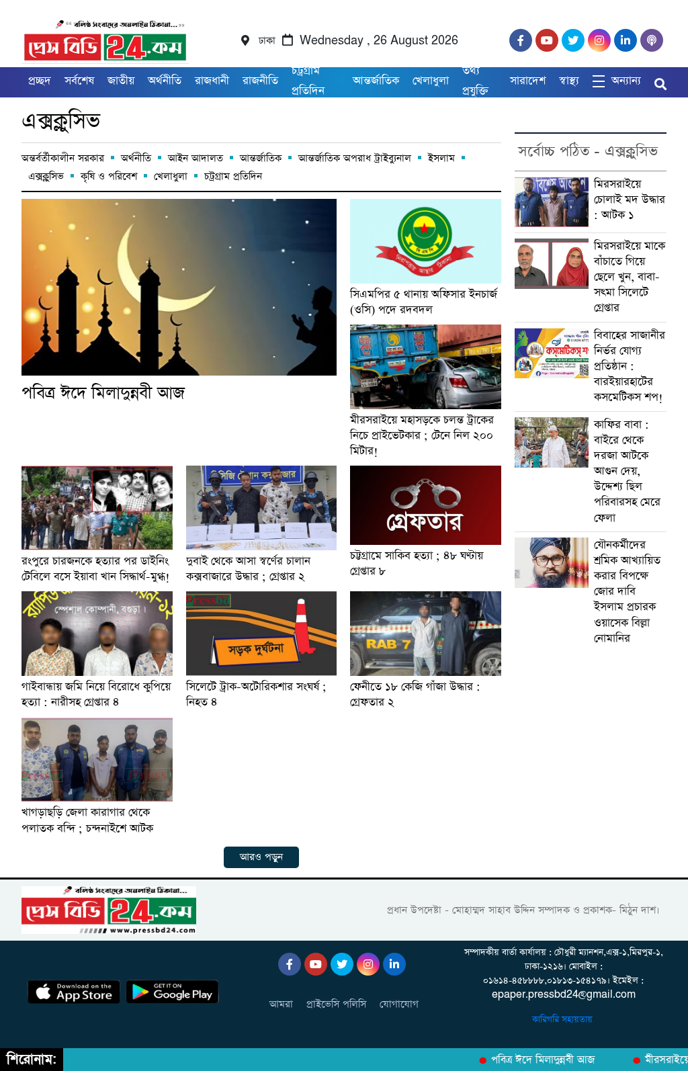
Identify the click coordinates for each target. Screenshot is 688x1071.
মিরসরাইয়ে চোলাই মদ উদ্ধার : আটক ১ (629, 200)
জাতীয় (121, 81)
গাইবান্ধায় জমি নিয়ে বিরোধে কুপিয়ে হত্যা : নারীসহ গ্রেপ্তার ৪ (96, 694)
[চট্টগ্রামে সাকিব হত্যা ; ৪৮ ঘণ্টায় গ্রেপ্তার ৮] (425, 505)
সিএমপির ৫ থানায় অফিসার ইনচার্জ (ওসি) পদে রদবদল (423, 302)
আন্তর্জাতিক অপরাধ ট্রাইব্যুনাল (354, 158)
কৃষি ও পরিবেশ (109, 176)
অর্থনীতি (164, 81)
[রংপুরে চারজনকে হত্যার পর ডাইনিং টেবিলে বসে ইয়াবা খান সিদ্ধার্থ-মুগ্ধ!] (97, 508)
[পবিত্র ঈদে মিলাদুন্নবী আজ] (179, 287)
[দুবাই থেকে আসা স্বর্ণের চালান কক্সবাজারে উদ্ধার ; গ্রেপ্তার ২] (261, 508)
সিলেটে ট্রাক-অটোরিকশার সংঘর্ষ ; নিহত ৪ (256, 694)
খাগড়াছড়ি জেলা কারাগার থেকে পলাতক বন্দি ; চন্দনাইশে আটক (87, 820)
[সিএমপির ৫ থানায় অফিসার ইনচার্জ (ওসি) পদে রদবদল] (425, 241)
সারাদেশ (528, 81)
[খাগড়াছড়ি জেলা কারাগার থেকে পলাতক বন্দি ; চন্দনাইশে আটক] (97, 760)
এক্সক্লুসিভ (61, 121)
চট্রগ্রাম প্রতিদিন (308, 81)
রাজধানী (212, 81)
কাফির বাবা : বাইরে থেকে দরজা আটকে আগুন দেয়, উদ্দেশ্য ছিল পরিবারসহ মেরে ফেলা (627, 471)
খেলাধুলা (431, 81)
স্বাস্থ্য (569, 81)
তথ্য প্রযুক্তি (475, 81)
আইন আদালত (195, 158)
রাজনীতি (260, 81)
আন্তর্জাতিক (376, 81)
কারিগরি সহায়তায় (563, 1019)
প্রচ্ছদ (39, 81)
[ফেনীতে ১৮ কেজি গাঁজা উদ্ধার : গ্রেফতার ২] (425, 633)
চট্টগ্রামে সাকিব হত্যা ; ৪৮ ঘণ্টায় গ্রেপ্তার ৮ (416, 563)
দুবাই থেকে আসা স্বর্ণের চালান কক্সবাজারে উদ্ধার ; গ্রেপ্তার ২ (248, 569)
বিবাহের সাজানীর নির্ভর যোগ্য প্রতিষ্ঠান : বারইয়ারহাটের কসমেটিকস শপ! (629, 367)
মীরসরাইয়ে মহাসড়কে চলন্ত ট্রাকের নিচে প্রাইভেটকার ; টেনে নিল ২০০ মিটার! (422, 436)
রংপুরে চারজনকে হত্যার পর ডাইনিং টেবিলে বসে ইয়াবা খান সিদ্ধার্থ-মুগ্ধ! (96, 569)
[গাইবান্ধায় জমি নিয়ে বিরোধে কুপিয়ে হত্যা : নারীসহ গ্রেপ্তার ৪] (97, 633)
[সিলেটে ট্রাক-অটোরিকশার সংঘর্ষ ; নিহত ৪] (261, 633)
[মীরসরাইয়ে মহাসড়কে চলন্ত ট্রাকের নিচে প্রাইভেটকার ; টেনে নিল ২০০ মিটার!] (425, 367)
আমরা (281, 1004)
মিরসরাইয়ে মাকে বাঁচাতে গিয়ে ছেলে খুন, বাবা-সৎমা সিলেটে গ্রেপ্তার (629, 277)
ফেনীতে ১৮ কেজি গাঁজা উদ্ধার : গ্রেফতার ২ (415, 694)
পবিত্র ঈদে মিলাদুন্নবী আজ (103, 393)
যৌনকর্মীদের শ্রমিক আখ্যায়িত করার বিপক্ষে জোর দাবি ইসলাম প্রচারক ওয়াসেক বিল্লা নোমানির (627, 592)
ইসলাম (441, 158)
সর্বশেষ (79, 81)
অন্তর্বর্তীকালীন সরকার (63, 158)
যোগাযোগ (399, 1004)
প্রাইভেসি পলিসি (336, 1004)
